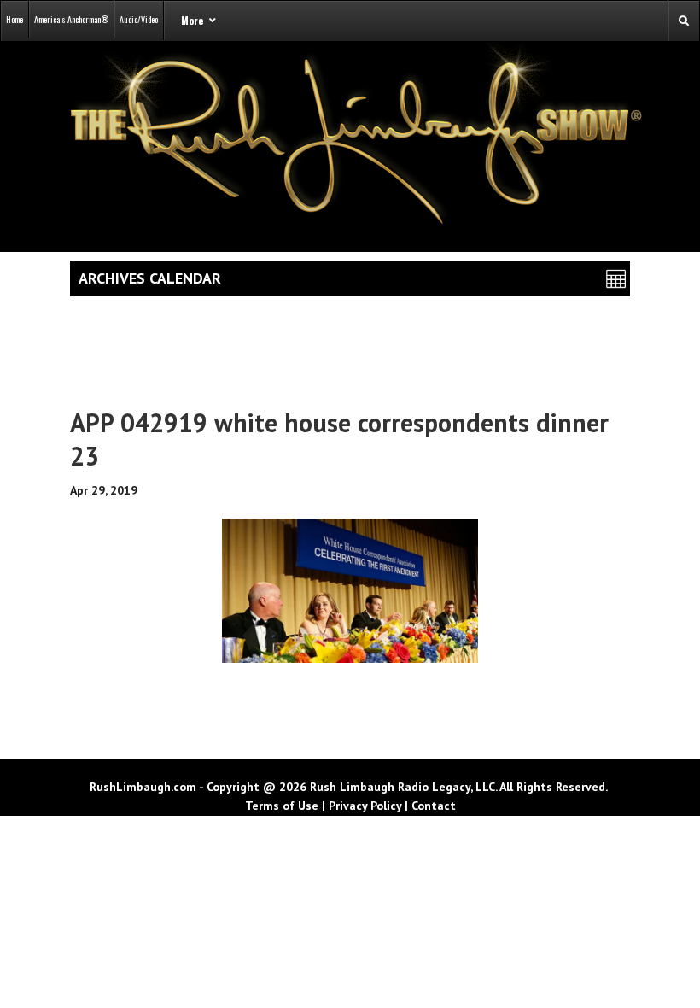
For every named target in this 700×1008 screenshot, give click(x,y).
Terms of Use (281, 805)
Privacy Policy (365, 805)
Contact (433, 805)
